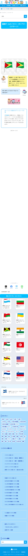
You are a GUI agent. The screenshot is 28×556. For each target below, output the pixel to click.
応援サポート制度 (9, 530)
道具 (2, 441)
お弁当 (7, 419)
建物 (6, 436)
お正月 (11, 419)
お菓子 (19, 419)
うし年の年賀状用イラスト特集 (12, 484)
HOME (15, 549)
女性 (16, 434)
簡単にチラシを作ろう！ (10, 524)
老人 (25, 436)
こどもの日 (4, 421)
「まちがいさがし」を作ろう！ (12, 527)
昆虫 (9, 436)
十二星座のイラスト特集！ (11, 513)
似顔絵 (6, 434)
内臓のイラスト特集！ (10, 515)
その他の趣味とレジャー (6, 426)
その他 (8, 421)
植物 (17, 436)
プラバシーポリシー (15, 552)
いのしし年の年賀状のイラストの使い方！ (14, 504)
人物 (2, 434)
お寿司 (3, 419)
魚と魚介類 (19, 441)
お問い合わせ (23, 5)
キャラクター (4, 429)
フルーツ (17, 431)
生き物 (21, 436)
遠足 (6, 441)
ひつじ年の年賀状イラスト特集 (12, 501)
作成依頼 (8, 5)
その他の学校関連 (15, 421)
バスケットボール (10, 431)
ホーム (3, 5)
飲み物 (13, 441)
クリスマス (10, 429)
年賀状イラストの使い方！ (11, 478)
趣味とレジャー (22, 438)
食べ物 (9, 441)
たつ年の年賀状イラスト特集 (11, 492)
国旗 (9, 291)
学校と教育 (21, 434)
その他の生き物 (22, 421)
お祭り (15, 419)
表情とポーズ (14, 438)
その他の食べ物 (15, 426)
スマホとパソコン (22, 429)
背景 (2, 438)
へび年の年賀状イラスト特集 (11, 495)
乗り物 (22, 431)
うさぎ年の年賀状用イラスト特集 (12, 490)
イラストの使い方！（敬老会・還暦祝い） (14, 458)
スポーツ (15, 429)
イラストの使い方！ (9, 455)
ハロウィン (4, 431)
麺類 (23, 441)
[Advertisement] (14, 44)
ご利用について (15, 5)
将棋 (2, 436)
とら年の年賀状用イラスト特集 (12, 487)
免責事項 (23, 552)
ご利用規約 (6, 115)
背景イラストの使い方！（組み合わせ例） (14, 470)
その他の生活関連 (5, 424)
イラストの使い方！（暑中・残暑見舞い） (14, 461)
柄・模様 (13, 436)
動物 (10, 434)
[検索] (25, 16)
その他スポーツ (22, 426)
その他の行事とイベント (14, 424)
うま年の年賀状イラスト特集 (11, 498)
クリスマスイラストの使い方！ (12, 464)
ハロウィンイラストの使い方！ (12, 467)
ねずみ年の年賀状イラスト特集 (12, 481)
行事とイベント (8, 438)
